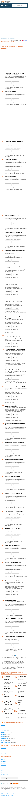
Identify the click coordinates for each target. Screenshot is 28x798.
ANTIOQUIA (4, 727)
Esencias (3, 763)
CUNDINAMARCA (5, 738)
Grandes (3, 751)
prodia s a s (7, 688)
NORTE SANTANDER (6, 742)
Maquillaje (3, 765)
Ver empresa (8, 82)
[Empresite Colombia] (4, 5)
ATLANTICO (4, 730)
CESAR (3, 736)
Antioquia (3, 772)
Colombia (3, 761)
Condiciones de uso (15, 793)
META (2, 740)
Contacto (12, 795)
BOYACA (3, 732)
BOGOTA (3, 725)
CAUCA (3, 734)
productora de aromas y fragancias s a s (8, 703)
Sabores (3, 768)
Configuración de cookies (5, 795)
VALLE (2, 728)
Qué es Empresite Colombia (5, 793)
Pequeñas (3, 748)
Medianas (3, 750)
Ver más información (19, 42)
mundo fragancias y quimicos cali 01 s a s (22, 687)
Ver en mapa (15, 82)
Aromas (3, 759)
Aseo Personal (4, 774)
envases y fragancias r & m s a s (22, 704)
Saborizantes (4, 770)
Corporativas (4, 753)
